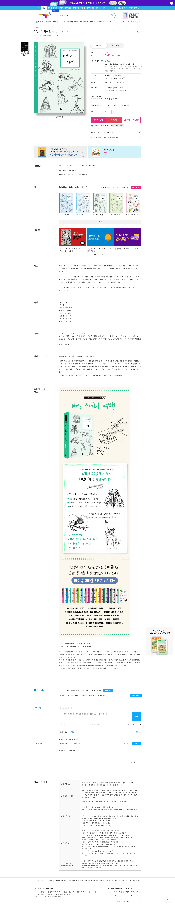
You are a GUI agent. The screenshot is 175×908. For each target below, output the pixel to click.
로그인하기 (108, 690)
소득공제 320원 (125, 105)
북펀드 (109, 22)
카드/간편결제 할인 (97, 105)
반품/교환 (114, 783)
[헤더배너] (131, 15)
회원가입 (118, 8)
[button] (95, 254)
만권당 (55, 8)
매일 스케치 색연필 (132, 215)
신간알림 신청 (72, 170)
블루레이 (98, 8)
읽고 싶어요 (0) (73, 695)
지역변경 (125, 90)
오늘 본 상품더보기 (134, 764)
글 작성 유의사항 (133, 724)
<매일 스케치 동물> (100, 375)
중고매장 (82, 8)
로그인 (114, 8)
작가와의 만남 (101, 22)
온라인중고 (76, 8)
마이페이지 (124, 8)
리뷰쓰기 (136, 743)
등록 (136, 716)
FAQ (131, 895)
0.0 (102, 99)
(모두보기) (118, 375)
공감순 (126, 743)
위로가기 (168, 900)
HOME (38, 8)
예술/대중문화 (71, 174)
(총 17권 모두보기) (80, 187)
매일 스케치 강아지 (65, 215)
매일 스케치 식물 (114, 215)
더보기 (73, 344)
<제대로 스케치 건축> (72, 375)
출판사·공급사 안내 (111, 880)
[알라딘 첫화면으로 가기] (46, 15)
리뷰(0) (115, 99)
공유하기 (138, 32)
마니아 (61, 695)
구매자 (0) (63, 732)
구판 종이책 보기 (118, 125)
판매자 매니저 (100, 880)
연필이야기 (37, 35)
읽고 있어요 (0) (87, 695)
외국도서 (60, 8)
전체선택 (115, 187)
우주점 (89, 8)
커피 (103, 8)
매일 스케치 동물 (81, 215)
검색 (112, 15)
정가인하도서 (84, 22)
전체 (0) (72, 732)
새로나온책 (69, 22)
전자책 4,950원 (115, 45)
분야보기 (40, 22)
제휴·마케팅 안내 (90, 880)
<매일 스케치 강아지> (86, 375)
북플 (124, 22)
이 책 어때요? (136, 695)
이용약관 (51, 880)
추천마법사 (56, 22)
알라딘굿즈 (68, 8)
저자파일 (79, 356)
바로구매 (114, 120)
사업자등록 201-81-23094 (53, 892)
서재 (128, 22)
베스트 (63, 22)
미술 (79, 174)
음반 (93, 8)
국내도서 (43, 8)
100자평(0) (108, 99)
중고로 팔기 (109, 132)
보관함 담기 (125, 187)
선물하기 (127, 120)
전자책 (50, 8)
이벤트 (76, 22)
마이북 (49, 35)
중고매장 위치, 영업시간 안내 (124, 901)
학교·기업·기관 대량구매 (133, 880)
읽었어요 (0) (100, 695)
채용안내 (44, 880)
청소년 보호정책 (72, 880)
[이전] (40, 77)
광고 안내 (121, 880)
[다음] (78, 77)
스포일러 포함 (95, 724)
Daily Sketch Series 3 (61, 32)
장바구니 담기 (98, 120)
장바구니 (136, 8)
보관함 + (136, 120)
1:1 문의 (115, 895)
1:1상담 (107, 783)
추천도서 (92, 22)
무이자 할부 (111, 105)
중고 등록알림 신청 (96, 132)
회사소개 (38, 880)
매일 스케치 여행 (96, 126)
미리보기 (60, 117)
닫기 (172, 3)
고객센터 (131, 8)
